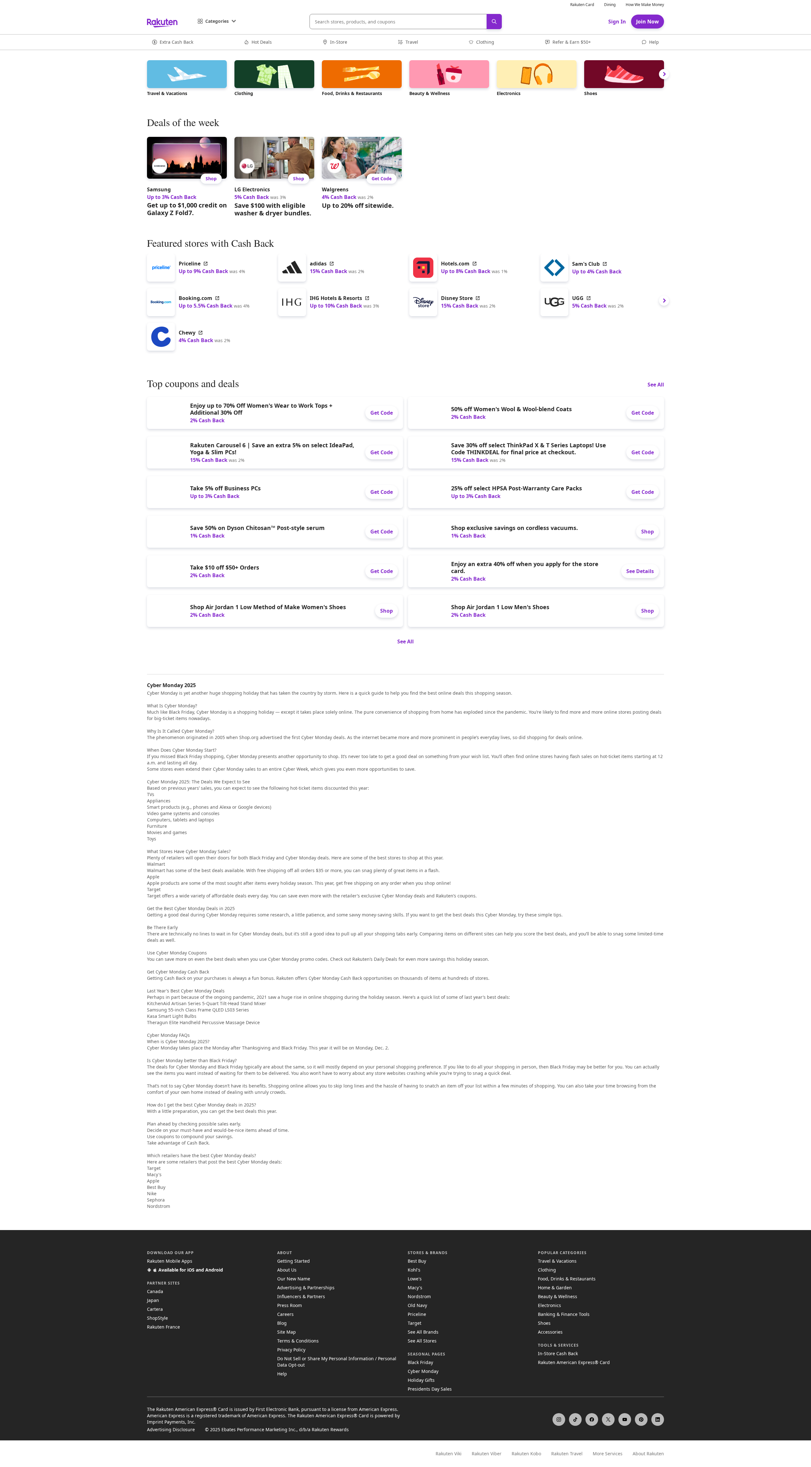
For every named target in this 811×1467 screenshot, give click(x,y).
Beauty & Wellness (557, 1296)
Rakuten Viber (486, 1454)
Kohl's (414, 1270)
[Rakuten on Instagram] (558, 1419)
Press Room (289, 1305)
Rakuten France (163, 1327)
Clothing (547, 1270)
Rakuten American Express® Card (574, 1362)
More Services (608, 1454)
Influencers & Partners (301, 1296)
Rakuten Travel (567, 1454)
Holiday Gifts (421, 1380)
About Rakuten (648, 1454)
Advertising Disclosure (171, 1429)
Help (282, 1374)
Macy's (415, 1288)
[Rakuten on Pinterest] (641, 1419)
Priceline (417, 1314)
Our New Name (293, 1279)
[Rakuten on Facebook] (591, 1419)
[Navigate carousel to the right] (664, 74)
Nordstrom (419, 1296)
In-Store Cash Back (558, 1353)
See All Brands (423, 1332)
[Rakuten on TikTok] (575, 1419)
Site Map (286, 1332)
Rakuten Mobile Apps (169, 1261)
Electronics (549, 1305)
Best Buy (417, 1261)
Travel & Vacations (557, 1261)
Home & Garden (555, 1288)
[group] (187, 177)
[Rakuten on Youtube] (624, 1419)
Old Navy (417, 1305)
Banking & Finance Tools (564, 1314)
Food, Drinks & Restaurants (567, 1279)
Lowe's (415, 1279)
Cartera (155, 1309)
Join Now (647, 21)
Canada (155, 1291)
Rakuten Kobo (526, 1454)
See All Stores (422, 1341)
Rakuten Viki (449, 1454)
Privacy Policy (291, 1350)
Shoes (544, 1323)
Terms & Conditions (298, 1341)
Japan (153, 1300)
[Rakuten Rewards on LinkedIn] (657, 1419)
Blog (282, 1323)
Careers (285, 1314)
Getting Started (293, 1261)
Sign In (617, 21)
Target (414, 1323)
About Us (287, 1270)
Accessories (550, 1332)
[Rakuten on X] (608, 1419)
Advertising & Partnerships (306, 1288)
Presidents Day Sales (430, 1389)
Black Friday (420, 1362)
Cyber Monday (423, 1371)
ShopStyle (157, 1318)
